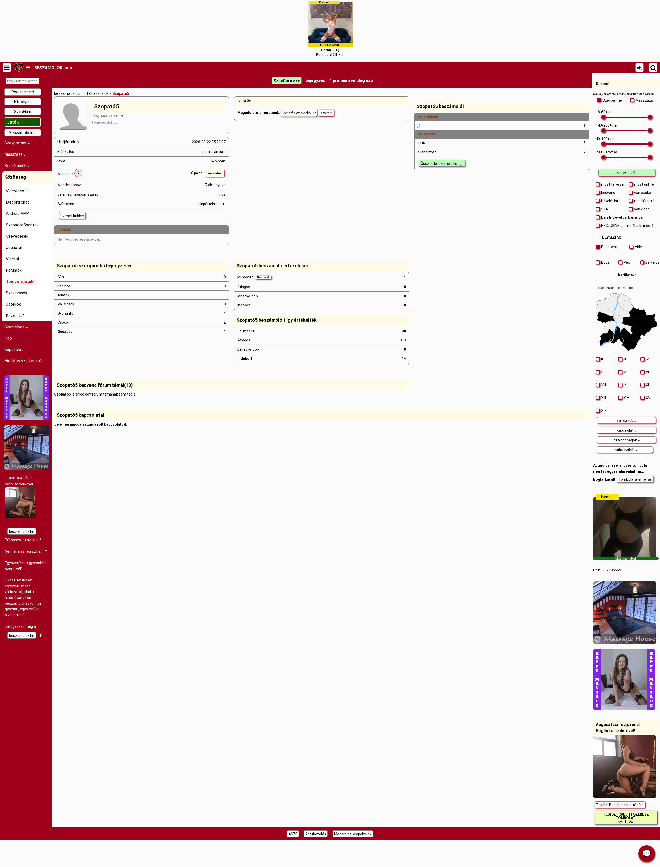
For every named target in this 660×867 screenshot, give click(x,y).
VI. (626, 372)
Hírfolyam (23, 101)
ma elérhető (644, 201)
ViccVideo (18, 190)
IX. (626, 385)
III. (625, 359)
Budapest (609, 247)
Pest (628, 262)
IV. (647, 359)
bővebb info (611, 201)
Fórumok (14, 270)
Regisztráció (22, 92)
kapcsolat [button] (625, 430)
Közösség (15, 177)
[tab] (627, 420)
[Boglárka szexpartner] (20, 516)
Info (8, 338)
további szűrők (624, 450)
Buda (605, 262)
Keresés (626, 172)
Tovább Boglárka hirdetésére (620, 805)
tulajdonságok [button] (625, 440)
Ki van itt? (15, 315)
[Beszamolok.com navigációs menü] (7, 67)
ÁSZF (292, 834)
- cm (606, 125)
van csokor (643, 193)
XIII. (604, 398)
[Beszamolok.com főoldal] (19, 67)
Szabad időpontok (22, 224)
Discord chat (17, 202)
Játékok (13, 304)
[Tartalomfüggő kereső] (653, 67)
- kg (605, 139)
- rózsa (606, 152)
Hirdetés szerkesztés (24, 360)
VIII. (604, 385)
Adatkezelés (315, 834)
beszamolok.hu (21, 531)
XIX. (604, 411)
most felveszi (612, 184)
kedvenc (608, 193)
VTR (604, 209)
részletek (215, 173)
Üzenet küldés (72, 216)
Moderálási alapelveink (353, 834)
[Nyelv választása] (28, 67)
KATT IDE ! (626, 817)
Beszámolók (16, 165)
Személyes (15, 326)
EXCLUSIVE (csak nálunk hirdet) (627, 226)
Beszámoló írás (23, 132)
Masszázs (13, 154)
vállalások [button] (625, 420)
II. (602, 359)
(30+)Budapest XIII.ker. (330, 29)
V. (602, 372)
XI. (648, 385)
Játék (15, 122)
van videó (642, 209)
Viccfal (12, 258)
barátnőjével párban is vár (622, 217)
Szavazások (16, 292)
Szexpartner (16, 143)
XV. (648, 398)
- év (604, 112)
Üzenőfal (14, 247)
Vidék (639, 247)
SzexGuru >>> (286, 80)
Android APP (17, 213)
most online (644, 184)
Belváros (651, 262)
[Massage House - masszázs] (26, 469)
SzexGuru (22, 111)
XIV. (626, 398)
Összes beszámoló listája (442, 163)
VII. (648, 372)
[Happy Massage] (26, 419)
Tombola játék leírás (635, 479)
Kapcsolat (13, 349)
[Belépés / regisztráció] (639, 67)
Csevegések (17, 236)
